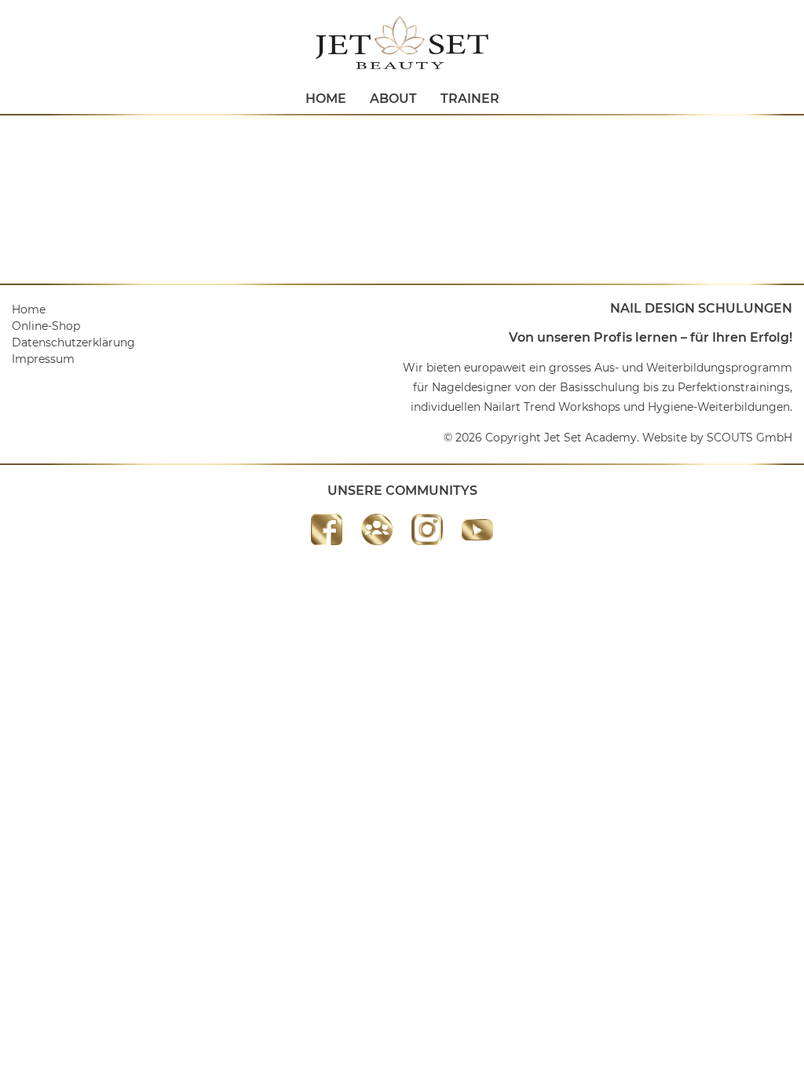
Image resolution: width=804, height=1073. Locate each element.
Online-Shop (46, 326)
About (393, 98)
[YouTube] (477, 529)
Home (325, 98)
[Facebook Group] (377, 529)
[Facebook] (326, 529)
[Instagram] (427, 529)
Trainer (469, 98)
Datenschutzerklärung (73, 342)
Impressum (43, 359)
